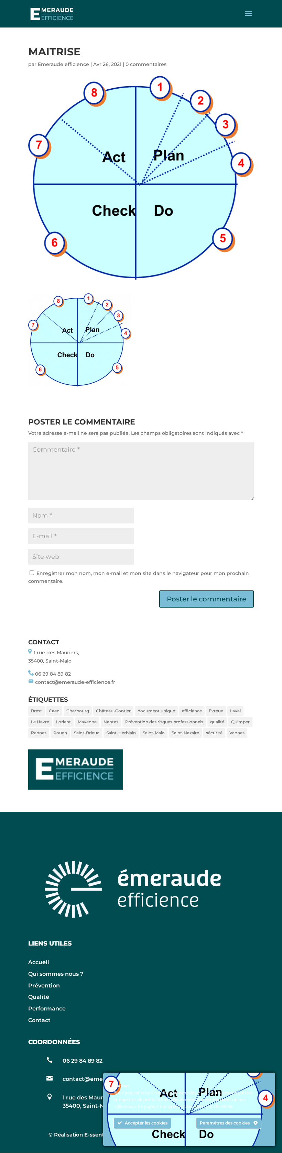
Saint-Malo (154, 732)
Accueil (38, 962)
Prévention (44, 985)
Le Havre (40, 721)
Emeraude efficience (63, 64)
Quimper (240, 721)
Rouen (60, 732)
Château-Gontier (113, 710)
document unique (156, 710)
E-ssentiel (97, 1134)
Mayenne (87, 721)
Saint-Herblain (121, 732)
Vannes (237, 732)
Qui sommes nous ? (55, 974)
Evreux (216, 710)
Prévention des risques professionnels (164, 721)
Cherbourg (77, 710)
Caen (54, 710)
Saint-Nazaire (185, 732)
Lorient (63, 721)
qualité (217, 721)
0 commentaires (146, 64)
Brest (36, 710)
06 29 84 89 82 (53, 674)
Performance (47, 1008)
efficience (192, 710)
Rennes (38, 732)
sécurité (214, 732)
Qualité (38, 997)
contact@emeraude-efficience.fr (75, 682)
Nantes (111, 721)
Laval (235, 710)
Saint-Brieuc (86, 732)
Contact (39, 1020)
